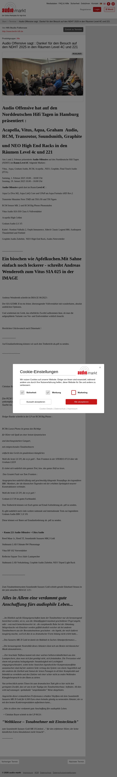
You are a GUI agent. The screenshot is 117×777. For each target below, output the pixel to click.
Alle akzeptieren (81, 402)
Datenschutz (60, 408)
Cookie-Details (46, 408)
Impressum (72, 408)
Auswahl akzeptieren (35, 402)
